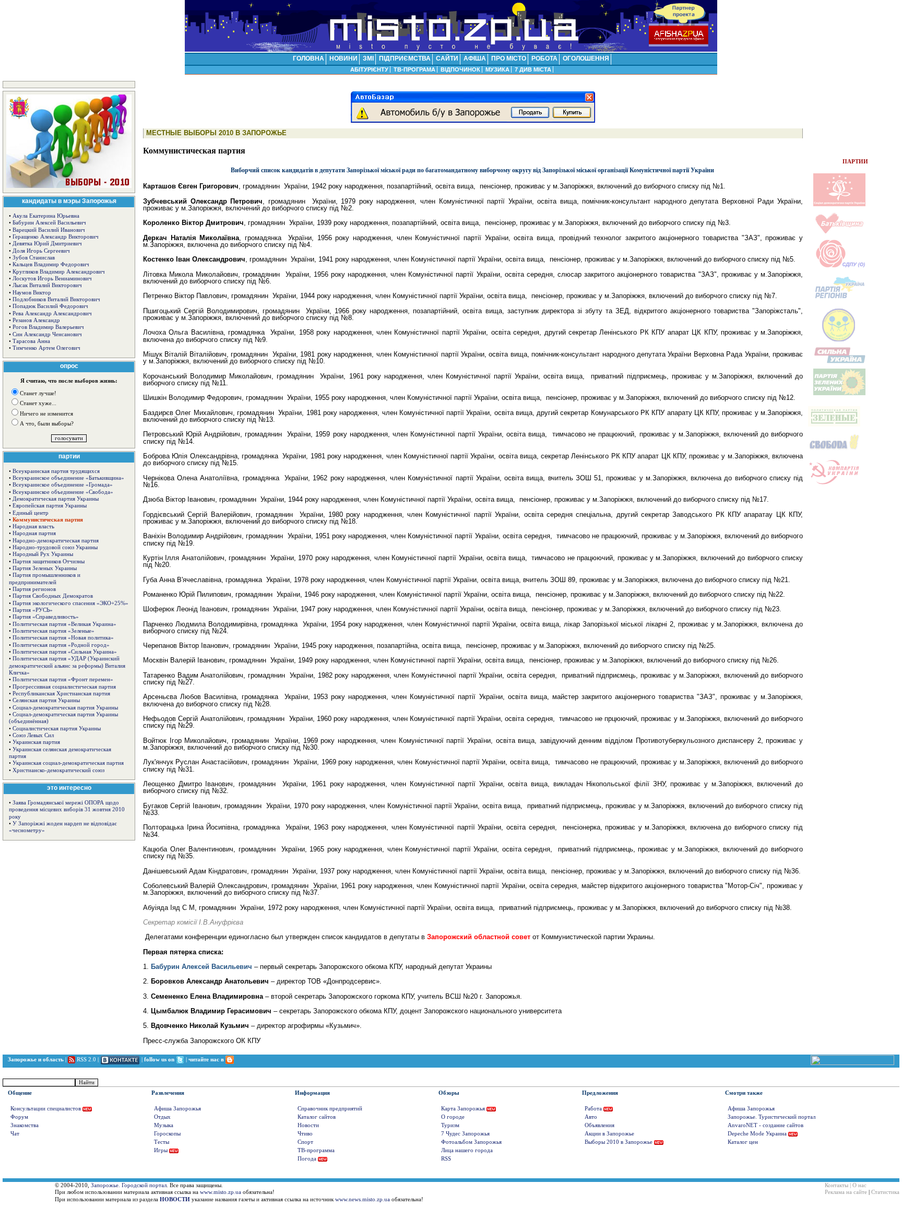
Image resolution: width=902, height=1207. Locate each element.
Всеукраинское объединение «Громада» (63, 485)
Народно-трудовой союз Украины (55, 547)
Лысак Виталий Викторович (47, 285)
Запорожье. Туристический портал (771, 1117)
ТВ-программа (316, 1150)
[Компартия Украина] (834, 484)
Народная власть (33, 526)
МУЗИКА (497, 69)
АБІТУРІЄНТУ (369, 69)
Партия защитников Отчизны (49, 561)
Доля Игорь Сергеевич (41, 251)
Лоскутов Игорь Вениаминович (52, 278)
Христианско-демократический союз (58, 770)
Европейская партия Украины (50, 505)
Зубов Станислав (34, 258)
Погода (307, 1159)
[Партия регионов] (839, 301)
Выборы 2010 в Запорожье (618, 1142)
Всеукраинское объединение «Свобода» (63, 492)
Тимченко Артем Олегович (46, 348)
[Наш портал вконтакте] (120, 1059)
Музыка (163, 1125)
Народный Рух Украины (43, 554)
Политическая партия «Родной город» (61, 645)
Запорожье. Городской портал (129, 1185)
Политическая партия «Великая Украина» (64, 624)
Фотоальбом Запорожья (471, 1142)
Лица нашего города (467, 1150)
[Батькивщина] (839, 232)
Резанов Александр (36, 320)
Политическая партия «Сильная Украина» (65, 652)
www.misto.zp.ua (220, 1192)
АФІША (475, 58)
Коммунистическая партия (48, 520)
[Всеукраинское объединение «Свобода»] (834, 452)
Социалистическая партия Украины (57, 728)
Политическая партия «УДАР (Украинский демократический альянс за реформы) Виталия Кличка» (67, 666)
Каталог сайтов (317, 1117)
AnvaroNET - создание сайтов (765, 1125)
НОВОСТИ (175, 1199)
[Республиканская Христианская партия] (839, 341)
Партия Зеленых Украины (45, 568)
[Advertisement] (855, 117)
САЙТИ (447, 58)
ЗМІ (368, 58)
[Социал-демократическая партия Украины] (839, 205)
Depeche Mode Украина (757, 1134)
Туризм (450, 1125)
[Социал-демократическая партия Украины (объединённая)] (839, 266)
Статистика (885, 1192)
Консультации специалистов (45, 1108)
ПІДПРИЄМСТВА (405, 58)
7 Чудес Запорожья (465, 1134)
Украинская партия (36, 742)
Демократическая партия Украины (56, 499)
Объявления (599, 1125)
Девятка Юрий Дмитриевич (47, 243)
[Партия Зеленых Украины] (839, 394)
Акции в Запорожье (609, 1134)
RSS (446, 1159)
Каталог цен (743, 1142)
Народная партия (34, 533)
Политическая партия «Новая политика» (63, 638)
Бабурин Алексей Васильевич (49, 223)
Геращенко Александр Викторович (56, 237)
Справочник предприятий (330, 1108)
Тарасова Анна (31, 341)
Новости (308, 1125)
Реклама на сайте (846, 1192)
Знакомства (24, 1125)
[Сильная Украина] (839, 362)
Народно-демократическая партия (56, 540)
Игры (161, 1150)
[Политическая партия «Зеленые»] (834, 425)
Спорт (305, 1142)
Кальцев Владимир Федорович (51, 264)
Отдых (162, 1117)
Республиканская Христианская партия (61, 693)
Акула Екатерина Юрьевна (46, 216)
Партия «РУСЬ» (33, 610)
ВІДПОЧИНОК (460, 69)
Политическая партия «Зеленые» (53, 631)
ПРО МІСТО (508, 58)
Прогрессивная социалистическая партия (64, 687)
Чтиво (305, 1134)
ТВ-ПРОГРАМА (414, 69)
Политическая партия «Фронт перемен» (63, 679)
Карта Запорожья (463, 1108)
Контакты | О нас (846, 1185)
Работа (593, 1108)
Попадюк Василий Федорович (50, 306)
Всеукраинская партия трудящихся (56, 471)
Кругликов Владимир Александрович (59, 272)
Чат (14, 1134)
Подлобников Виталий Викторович (56, 299)
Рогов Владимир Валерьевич (48, 327)
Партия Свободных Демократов (53, 596)
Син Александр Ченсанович (47, 334)
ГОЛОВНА (308, 58)
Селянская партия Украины (46, 700)
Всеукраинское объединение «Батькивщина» (68, 478)
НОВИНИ (343, 58)
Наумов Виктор (32, 292)
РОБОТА (544, 58)
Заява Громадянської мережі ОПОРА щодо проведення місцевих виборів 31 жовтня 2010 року (67, 810)
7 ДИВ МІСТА (533, 69)
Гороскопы (167, 1134)
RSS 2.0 (86, 1059)
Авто (591, 1117)
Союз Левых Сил (33, 735)
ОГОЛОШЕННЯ (586, 58)
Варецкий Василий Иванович (49, 230)
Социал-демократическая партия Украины (65, 708)
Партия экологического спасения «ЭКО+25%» (70, 603)
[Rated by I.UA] (852, 1063)
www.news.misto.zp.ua (362, 1199)
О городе (453, 1117)
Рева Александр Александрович (52, 313)
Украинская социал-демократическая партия (68, 763)
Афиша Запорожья (177, 1108)
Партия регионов (34, 589)
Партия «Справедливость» (46, 617)
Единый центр (31, 513)
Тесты (161, 1142)
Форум (19, 1117)
